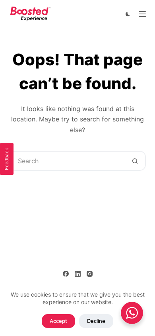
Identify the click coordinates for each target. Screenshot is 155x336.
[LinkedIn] (78, 274)
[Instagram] (90, 274)
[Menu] (142, 14)
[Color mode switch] (128, 14)
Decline (96, 321)
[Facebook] (66, 274)
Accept (58, 321)
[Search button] (135, 161)
